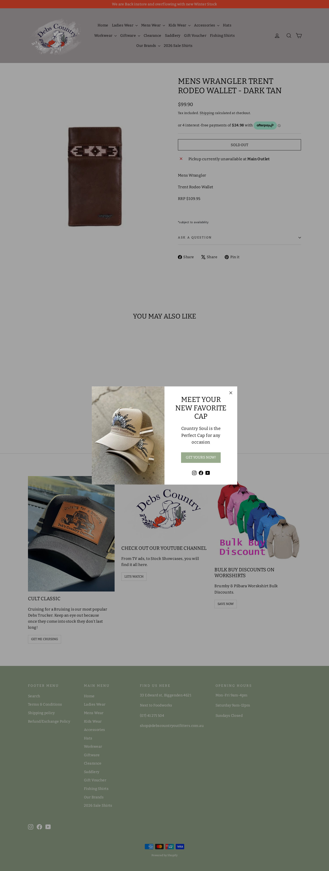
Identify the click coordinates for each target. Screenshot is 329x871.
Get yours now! (201, 457)
